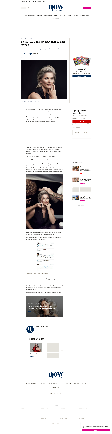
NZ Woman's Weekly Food (65, 398)
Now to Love (35, 37)
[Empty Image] (75, 173)
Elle (80, 396)
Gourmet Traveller (64, 400)
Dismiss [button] (95, 430)
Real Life (62, 15)
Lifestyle (69, 15)
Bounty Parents (63, 402)
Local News (31, 22)
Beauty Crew (82, 400)
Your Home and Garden (26, 400)
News (26, 22)
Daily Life (28, 135)
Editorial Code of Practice (73, 383)
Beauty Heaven (82, 398)
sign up (82, 105)
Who (42, 398)
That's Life (43, 402)
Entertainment (48, 15)
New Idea (43, 400)
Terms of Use (75, 108)
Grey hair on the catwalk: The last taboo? (35, 338)
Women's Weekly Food (65, 396)
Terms (46, 383)
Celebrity (39, 15)
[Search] (28, 8)
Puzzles (76, 15)
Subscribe (53, 383)
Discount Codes (84, 15)
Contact (61, 383)
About (33, 383)
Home (22, 22)
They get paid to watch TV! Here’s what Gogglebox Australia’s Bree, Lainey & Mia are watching (85, 153)
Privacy (40, 383)
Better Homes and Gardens (27, 398)
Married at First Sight (29, 15)
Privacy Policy (87, 107)
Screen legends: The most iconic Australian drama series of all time (85, 181)
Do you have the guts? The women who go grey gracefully (41, 291)
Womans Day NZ (44, 396)
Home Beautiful (24, 396)
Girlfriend (81, 402)
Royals (56, 15)
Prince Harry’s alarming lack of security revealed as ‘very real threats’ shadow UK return (85, 163)
